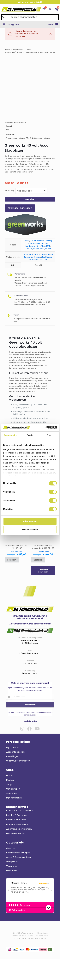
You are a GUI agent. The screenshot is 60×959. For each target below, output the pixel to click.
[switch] (53, 492)
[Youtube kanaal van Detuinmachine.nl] (37, 729)
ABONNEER (30, 704)
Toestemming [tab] (10, 435)
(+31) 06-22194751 (30, 673)
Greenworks (39, 248)
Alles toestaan (30, 521)
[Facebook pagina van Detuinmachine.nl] (29, 729)
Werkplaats (12, 861)
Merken (10, 779)
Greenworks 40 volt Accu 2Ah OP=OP (16, 546)
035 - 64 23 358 (30, 663)
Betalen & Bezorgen (16, 815)
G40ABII (29, 248)
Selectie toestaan (30, 529)
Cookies (30, 935)
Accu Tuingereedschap (38, 255)
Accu (30, 243)
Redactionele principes (18, 852)
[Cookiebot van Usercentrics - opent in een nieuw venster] (44, 427)
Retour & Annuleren (16, 819)
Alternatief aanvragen (20, 208)
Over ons (10, 848)
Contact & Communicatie (19, 810)
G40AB (47, 246)
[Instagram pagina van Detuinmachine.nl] (22, 729)
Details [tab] (30, 435)
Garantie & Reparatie (17, 824)
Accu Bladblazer (40, 243)
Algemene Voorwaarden (19, 828)
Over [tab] (49, 435)
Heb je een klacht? (15, 833)
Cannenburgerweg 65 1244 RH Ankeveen (30, 641)
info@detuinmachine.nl (30, 653)
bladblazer (31, 246)
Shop (9, 784)
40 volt (26, 240)
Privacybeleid (42, 935)
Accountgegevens (16, 751)
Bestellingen (12, 756)
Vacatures (11, 865)
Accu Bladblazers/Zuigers (35, 254)
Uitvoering (9, 190)
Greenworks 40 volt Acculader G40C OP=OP (43, 546)
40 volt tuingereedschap (41, 240)
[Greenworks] (25, 224)
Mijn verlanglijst (14, 797)
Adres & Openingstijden (18, 857)
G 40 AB (39, 246)
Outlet (48, 248)
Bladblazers (18, 50)
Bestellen (30, 199)
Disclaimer (11, 870)
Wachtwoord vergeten (18, 760)
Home (7, 50)
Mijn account (12, 747)
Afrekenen (11, 793)
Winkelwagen (13, 788)
